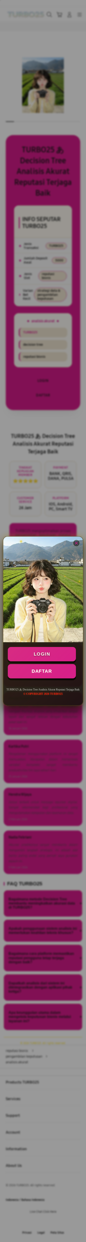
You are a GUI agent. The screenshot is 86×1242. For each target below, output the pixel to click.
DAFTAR (42, 671)
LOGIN (42, 654)
